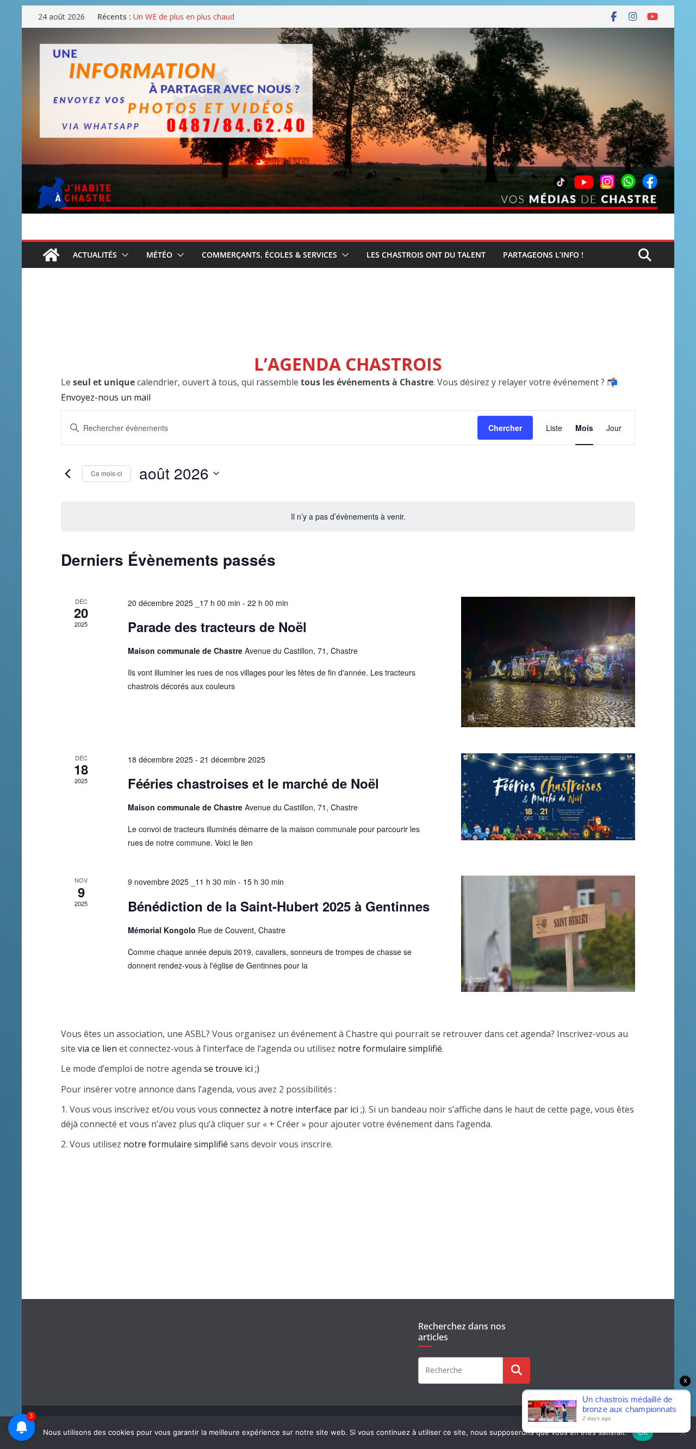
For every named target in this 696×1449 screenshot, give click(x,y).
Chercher (505, 427)
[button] (123, 255)
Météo (159, 254)
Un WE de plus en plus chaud (183, 16)
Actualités (95, 254)
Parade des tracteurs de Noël (217, 626)
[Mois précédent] (67, 473)
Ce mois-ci (106, 473)
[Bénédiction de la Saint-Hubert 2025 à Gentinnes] (548, 934)
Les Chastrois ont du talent (426, 254)
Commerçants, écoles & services (269, 254)
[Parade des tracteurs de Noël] (548, 662)
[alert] (348, 517)
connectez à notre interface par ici (289, 1109)
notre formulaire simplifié (390, 1048)
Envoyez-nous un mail (106, 397)
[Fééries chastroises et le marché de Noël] (548, 796)
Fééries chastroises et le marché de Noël (253, 783)
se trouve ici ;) (231, 1069)
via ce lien (97, 1048)
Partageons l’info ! (543, 254)
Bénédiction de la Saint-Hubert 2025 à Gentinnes (279, 906)
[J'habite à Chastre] (51, 255)
